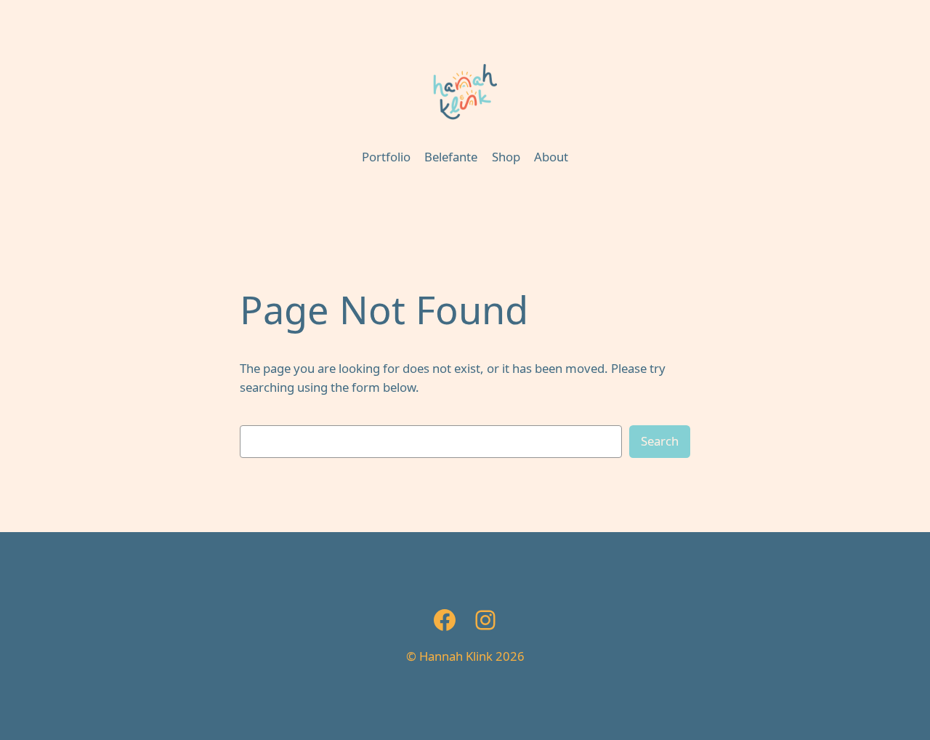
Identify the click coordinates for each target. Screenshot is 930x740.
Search (660, 441)
